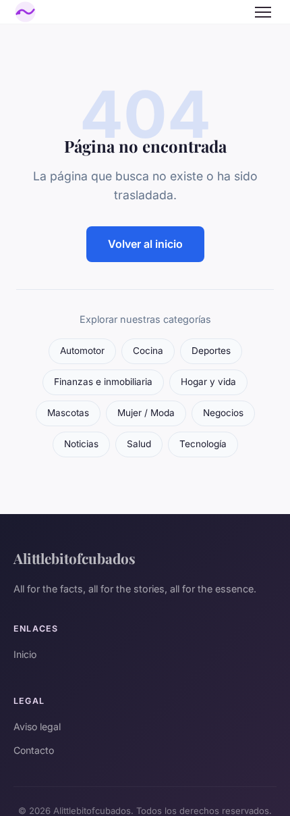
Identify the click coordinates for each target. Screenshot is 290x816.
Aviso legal (37, 726)
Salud (139, 443)
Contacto (33, 750)
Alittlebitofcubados (74, 558)
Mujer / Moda (146, 412)
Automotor (82, 350)
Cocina (148, 350)
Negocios (223, 412)
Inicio (24, 654)
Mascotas (68, 412)
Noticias (81, 443)
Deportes (211, 350)
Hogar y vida (208, 381)
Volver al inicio (145, 244)
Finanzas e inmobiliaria (103, 381)
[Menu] (263, 12)
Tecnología (203, 443)
